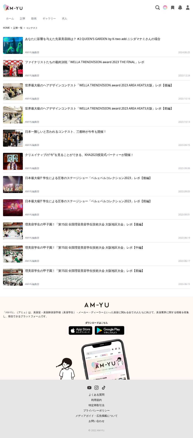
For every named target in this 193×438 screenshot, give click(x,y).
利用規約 (96, 400)
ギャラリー (49, 18)
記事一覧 (17, 27)
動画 (34, 18)
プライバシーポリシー (96, 410)
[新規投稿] (165, 7)
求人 (64, 18)
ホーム (10, 18)
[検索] (157, 7)
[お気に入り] (172, 7)
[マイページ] (187, 7)
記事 (22, 18)
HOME (6, 27)
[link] (181, 423)
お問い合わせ (96, 421)
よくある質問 (96, 394)
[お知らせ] (180, 7)
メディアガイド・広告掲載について (96, 415)
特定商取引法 (96, 405)
